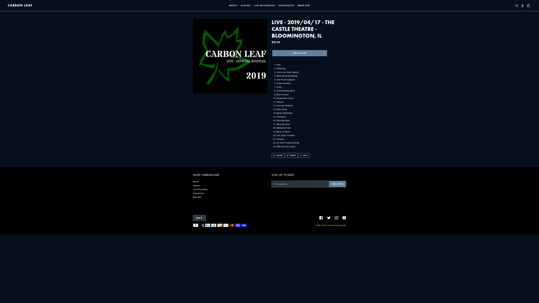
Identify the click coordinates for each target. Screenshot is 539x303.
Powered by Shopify (338, 225)
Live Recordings (200, 189)
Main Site (197, 197)
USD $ (199, 217)
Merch (196, 181)
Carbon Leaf (20, 5)
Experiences (198, 193)
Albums (196, 185)
